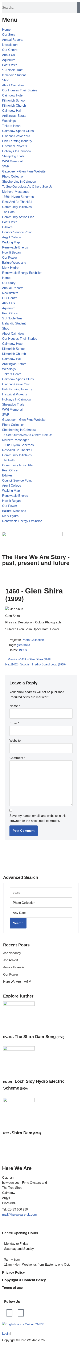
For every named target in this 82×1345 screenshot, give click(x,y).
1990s (23, 650)
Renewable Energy (15, 247)
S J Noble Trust (12, 70)
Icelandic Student (14, 75)
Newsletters (10, 44)
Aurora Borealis (13, 967)
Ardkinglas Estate (14, 115)
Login (5, 1333)
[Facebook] (9, 1313)
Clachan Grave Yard (16, 136)
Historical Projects (14, 146)
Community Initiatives (17, 207)
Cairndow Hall (11, 110)
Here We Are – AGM (17, 981)
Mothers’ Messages (15, 191)
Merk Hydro (10, 267)
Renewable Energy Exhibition (22, 272)
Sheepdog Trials (13, 156)
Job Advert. (11, 960)
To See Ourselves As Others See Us (27, 186)
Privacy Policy (13, 1272)
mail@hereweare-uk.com (19, 1214)
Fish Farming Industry (17, 141)
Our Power (9, 257)
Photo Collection (13, 176)
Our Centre (9, 50)
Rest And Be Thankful (17, 202)
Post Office (9, 65)
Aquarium (8, 60)
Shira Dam (22, 1133)
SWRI (6, 166)
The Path (8, 212)
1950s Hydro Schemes (18, 196)
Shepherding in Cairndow (19, 181)
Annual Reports (12, 39)
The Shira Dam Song (33, 1036)
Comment (17, 758)
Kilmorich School (13, 100)
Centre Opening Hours (20, 1233)
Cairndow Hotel (12, 95)
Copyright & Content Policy (24, 1280)
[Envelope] (21, 1313)
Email (14, 723)
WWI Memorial (12, 161)
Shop (5, 80)
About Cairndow (13, 85)
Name (14, 706)
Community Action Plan (18, 217)
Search (18, 923)
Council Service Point (17, 232)
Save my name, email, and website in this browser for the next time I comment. (37, 818)
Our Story (9, 34)
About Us (8, 55)
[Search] (78, 7)
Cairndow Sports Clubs (18, 131)
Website (15, 740)
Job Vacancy (12, 953)
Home (6, 29)
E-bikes (7, 227)
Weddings (9, 120)
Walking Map (11, 242)
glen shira (23, 645)
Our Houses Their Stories (19, 90)
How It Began (11, 252)
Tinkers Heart (11, 126)
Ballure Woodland (14, 262)
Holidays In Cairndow (16, 151)
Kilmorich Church (14, 105)
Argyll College (11, 237)
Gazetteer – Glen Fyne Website (23, 171)
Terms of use (12, 1287)
